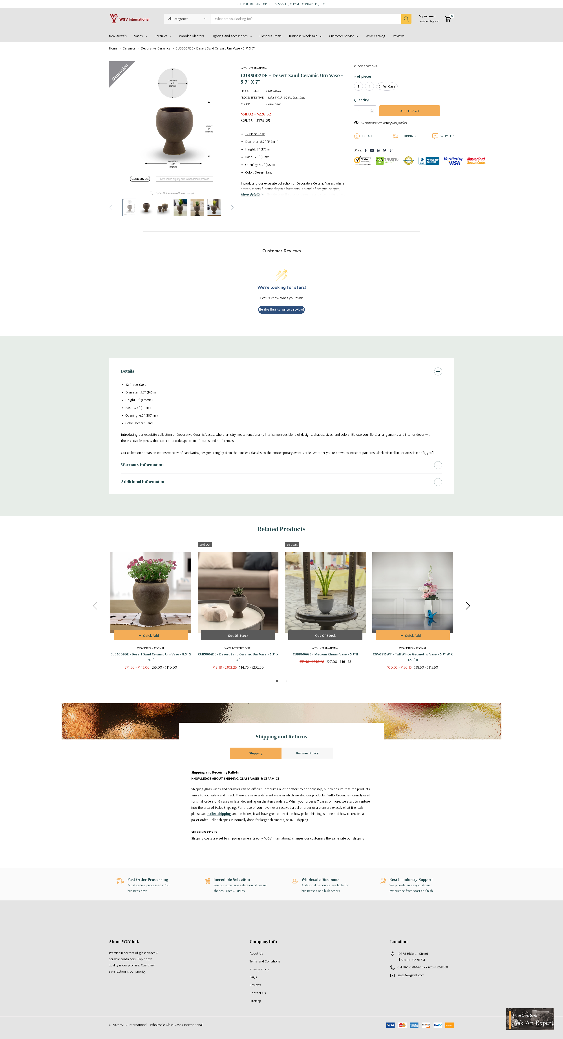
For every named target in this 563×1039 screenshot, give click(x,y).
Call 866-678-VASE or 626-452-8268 (422, 967)
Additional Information (143, 482)
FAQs (253, 977)
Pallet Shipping (219, 813)
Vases (138, 36)
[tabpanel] (150, 605)
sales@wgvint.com (410, 975)
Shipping (255, 753)
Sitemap (255, 1001)
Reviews (255, 985)
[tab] (277, 681)
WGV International (254, 68)
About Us (256, 953)
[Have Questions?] (530, 1019)
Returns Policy (307, 753)
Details (127, 371)
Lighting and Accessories (230, 36)
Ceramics (161, 36)
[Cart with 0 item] (448, 19)
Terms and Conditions (265, 961)
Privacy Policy (259, 969)
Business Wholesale (303, 36)
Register (434, 21)
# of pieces (364, 76)
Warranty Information (142, 465)
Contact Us (258, 993)
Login (422, 21)
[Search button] (406, 19)
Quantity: (361, 100)
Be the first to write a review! (281, 309)
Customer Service (341, 36)
